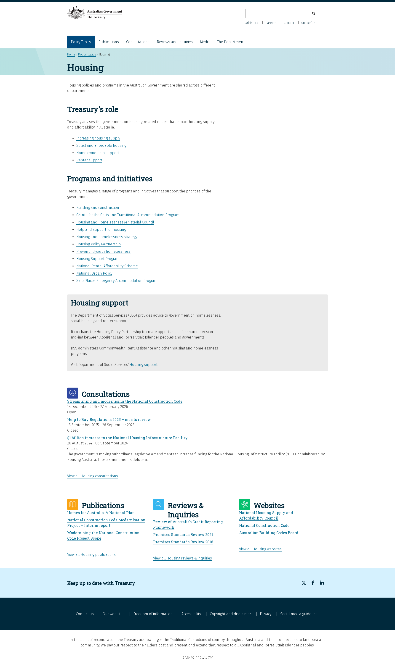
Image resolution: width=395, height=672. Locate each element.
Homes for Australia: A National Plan (101, 512)
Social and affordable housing (101, 145)
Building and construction (97, 207)
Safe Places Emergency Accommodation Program (116, 280)
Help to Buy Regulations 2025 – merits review (109, 419)
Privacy (265, 614)
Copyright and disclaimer (230, 614)
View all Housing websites (260, 549)
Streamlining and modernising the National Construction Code (124, 401)
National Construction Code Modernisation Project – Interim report (106, 522)
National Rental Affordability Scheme (107, 266)
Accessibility (191, 614)
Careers (270, 23)
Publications (108, 42)
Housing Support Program (98, 259)
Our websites (113, 614)
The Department (231, 42)
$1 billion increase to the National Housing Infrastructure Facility (127, 437)
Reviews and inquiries (175, 42)
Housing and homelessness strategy (106, 237)
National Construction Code (264, 525)
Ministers (252, 23)
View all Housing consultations (92, 476)
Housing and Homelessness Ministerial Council (115, 222)
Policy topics (87, 54)
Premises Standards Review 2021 (183, 534)
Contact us (85, 614)
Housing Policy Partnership (98, 244)
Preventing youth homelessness (103, 251)
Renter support (89, 160)
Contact (289, 23)
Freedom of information (153, 614)
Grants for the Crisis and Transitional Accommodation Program (127, 215)
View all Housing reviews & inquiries (182, 558)
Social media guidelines (299, 614)
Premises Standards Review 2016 (183, 541)
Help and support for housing (101, 229)
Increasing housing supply (98, 138)
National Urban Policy (94, 273)
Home (71, 54)
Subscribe (308, 23)
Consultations (137, 42)
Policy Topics (81, 42)
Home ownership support (97, 153)
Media (205, 42)
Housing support (143, 364)
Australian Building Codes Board (268, 532)
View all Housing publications (91, 554)
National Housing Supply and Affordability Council (266, 515)
